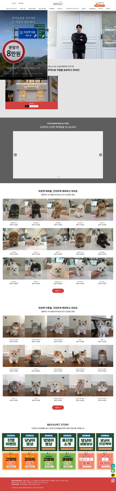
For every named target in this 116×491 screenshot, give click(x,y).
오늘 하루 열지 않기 (39, 78)
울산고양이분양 (42, 8)
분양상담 (21, 3)
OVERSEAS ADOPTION (72, 8)
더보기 (57, 290)
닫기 (46, 78)
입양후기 (84, 8)
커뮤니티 (101, 8)
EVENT (14, 3)
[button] (114, 34)
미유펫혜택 (51, 8)
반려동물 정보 (92, 8)
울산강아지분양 (32, 8)
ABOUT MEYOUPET (11, 8)
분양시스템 (22, 8)
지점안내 (108, 8)
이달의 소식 (60, 8)
